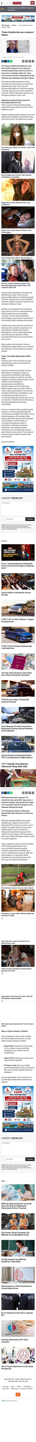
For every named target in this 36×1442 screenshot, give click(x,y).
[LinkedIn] (8, 61)
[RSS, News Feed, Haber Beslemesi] (18, 1394)
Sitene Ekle (5, 1389)
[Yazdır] (23, 61)
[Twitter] (5, 61)
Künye (13, 1386)
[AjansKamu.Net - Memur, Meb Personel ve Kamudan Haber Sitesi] (11, 3)
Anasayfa (7, 25)
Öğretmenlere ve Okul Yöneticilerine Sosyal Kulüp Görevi (22, 9)
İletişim (19, 1386)
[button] (26, 61)
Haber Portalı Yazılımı (11, 1401)
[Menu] (32, 3)
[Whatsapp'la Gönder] (11, 61)
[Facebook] (2, 61)
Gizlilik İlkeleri (27, 1386)
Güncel (14, 25)
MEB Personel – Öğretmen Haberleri (22, 1389)
